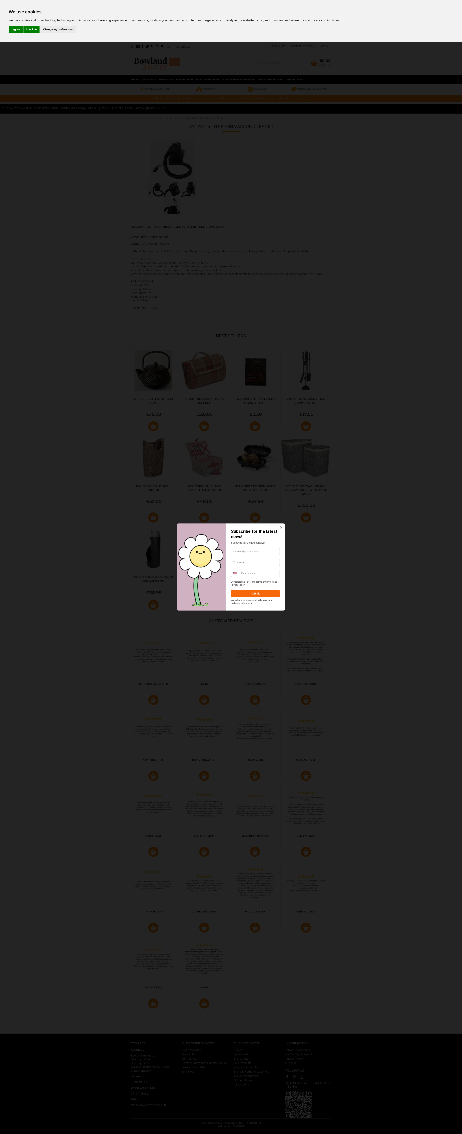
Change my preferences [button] (58, 29)
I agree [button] (16, 29)
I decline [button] (31, 29)
